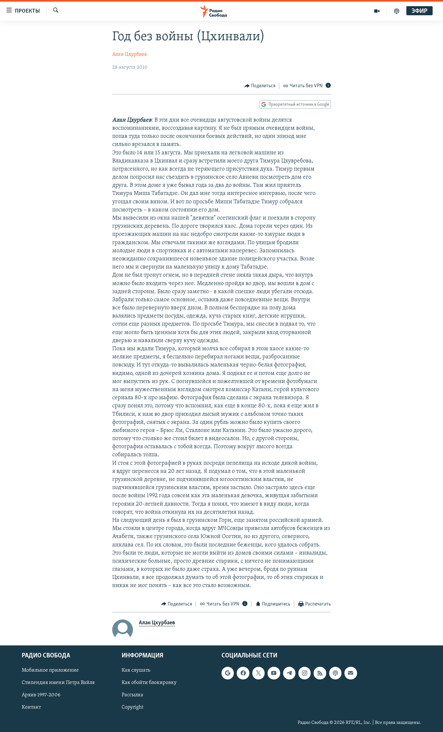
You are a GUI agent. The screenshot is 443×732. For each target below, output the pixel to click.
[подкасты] (396, 11)
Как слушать (136, 670)
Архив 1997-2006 (41, 695)
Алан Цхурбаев (129, 54)
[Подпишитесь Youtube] (274, 673)
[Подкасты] (335, 673)
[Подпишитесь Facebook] (243, 673)
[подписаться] (350, 673)
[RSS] (320, 673)
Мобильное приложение (50, 670)
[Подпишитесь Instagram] (304, 673)
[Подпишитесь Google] (228, 673)
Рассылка (132, 695)
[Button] (260, 86)
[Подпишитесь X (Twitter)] (258, 673)
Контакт (31, 707)
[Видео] (377, 11)
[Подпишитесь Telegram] (289, 673)
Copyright (132, 707)
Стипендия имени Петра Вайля (58, 683)
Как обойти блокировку (149, 683)
